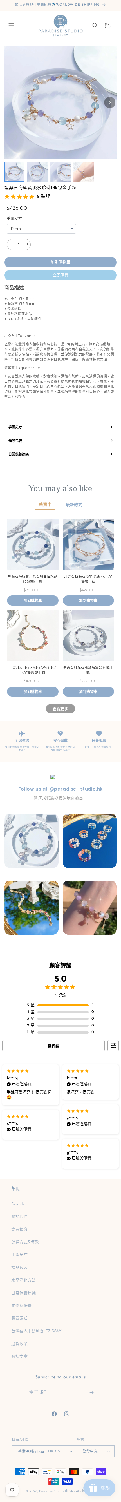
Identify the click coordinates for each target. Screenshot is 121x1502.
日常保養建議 (23, 1293)
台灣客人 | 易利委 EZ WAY (36, 1331)
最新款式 (74, 505)
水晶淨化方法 (23, 1280)
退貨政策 (19, 1344)
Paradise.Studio (51, 1491)
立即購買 (60, 275)
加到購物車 (60, 262)
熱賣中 (45, 504)
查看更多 (60, 708)
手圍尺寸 (14, 218)
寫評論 (53, 1046)
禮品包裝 (19, 1268)
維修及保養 (21, 1306)
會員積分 (19, 1230)
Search (17, 1204)
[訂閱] (92, 1392)
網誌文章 (19, 1357)
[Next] (109, 102)
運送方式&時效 (25, 1242)
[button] (11, 25)
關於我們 (19, 1217)
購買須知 (19, 1318)
